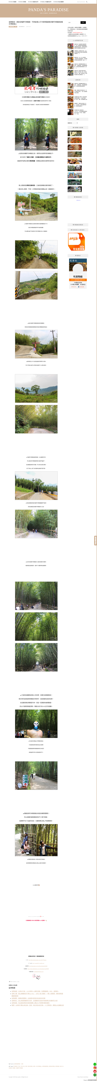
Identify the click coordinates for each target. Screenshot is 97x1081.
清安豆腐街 (30, 1066)
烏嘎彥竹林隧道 (19, 1068)
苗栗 (34, 1066)
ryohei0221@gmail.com (38, 971)
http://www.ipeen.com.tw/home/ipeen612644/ (38, 966)
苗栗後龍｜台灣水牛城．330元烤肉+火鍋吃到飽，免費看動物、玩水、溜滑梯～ (35, 991)
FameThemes (86, 1077)
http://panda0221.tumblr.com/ (38, 963)
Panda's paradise (48, 9)
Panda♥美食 (22, 1)
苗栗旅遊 (57, 1066)
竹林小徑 (22, 1066)
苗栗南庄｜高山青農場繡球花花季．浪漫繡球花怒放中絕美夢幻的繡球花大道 (34, 1000)
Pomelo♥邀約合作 (45, 1)
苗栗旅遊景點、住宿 (12, 26)
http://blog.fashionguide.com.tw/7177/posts (37, 960)
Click (95, 540)
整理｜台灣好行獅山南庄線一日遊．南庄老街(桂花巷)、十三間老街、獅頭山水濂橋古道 (38, 1005)
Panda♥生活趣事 (59, 1)
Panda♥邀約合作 (33, 1)
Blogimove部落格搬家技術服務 (90, 1080)
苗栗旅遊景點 (45, 1066)
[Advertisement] (36, 40)
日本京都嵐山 (39, 1066)
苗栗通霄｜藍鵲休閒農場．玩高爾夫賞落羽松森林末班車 (28, 998)
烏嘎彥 (13, 1068)
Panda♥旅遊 (12, 1)
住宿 (26, 1066)
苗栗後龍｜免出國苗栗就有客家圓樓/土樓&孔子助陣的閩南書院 (30, 1003)
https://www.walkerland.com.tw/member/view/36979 (38, 968)
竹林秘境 (15, 1066)
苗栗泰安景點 (52, 1066)
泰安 (61, 1066)
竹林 (19, 1066)
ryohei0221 (22, 26)
